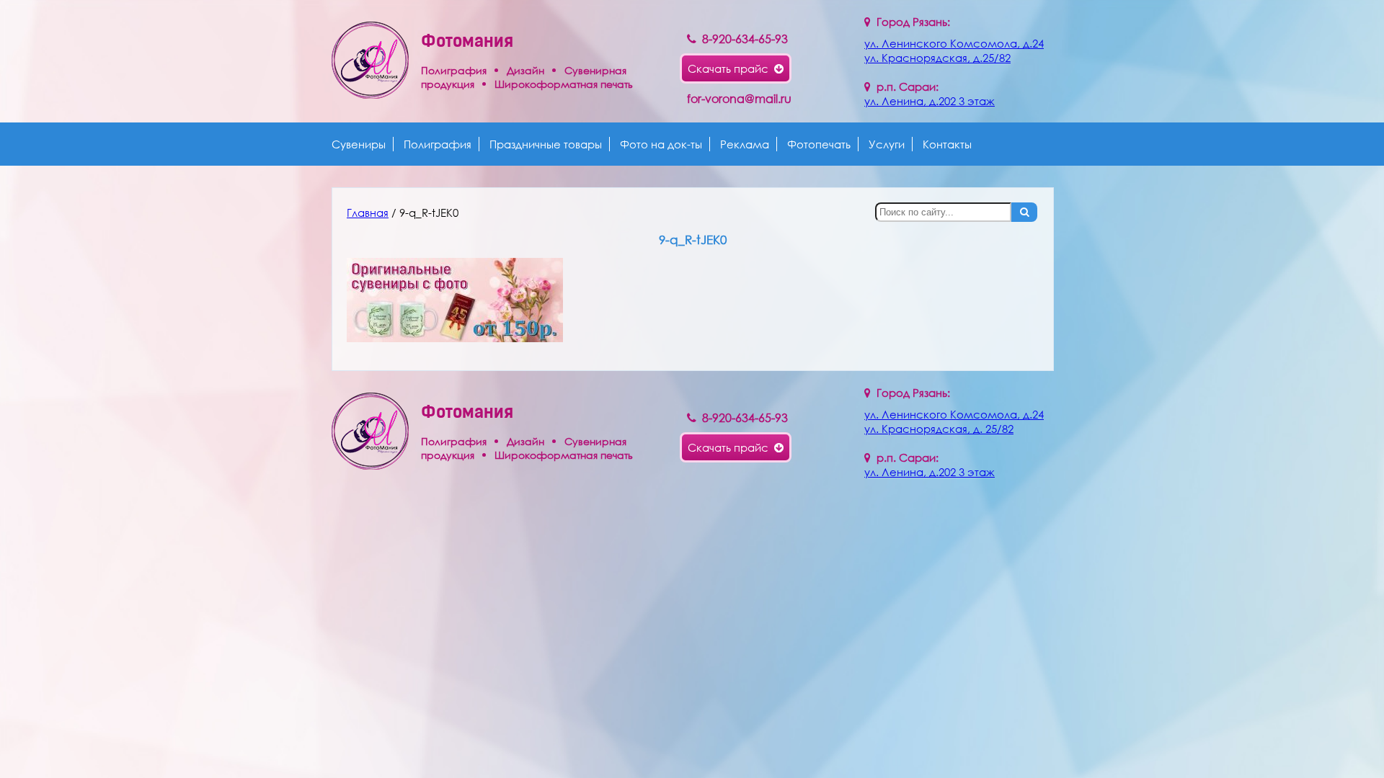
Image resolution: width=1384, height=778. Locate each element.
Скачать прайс (731, 68)
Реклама (744, 144)
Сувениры (359, 144)
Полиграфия (437, 144)
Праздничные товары (545, 144)
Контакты (947, 144)
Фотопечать (819, 144)
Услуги (887, 144)
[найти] (1024, 212)
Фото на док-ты (661, 144)
